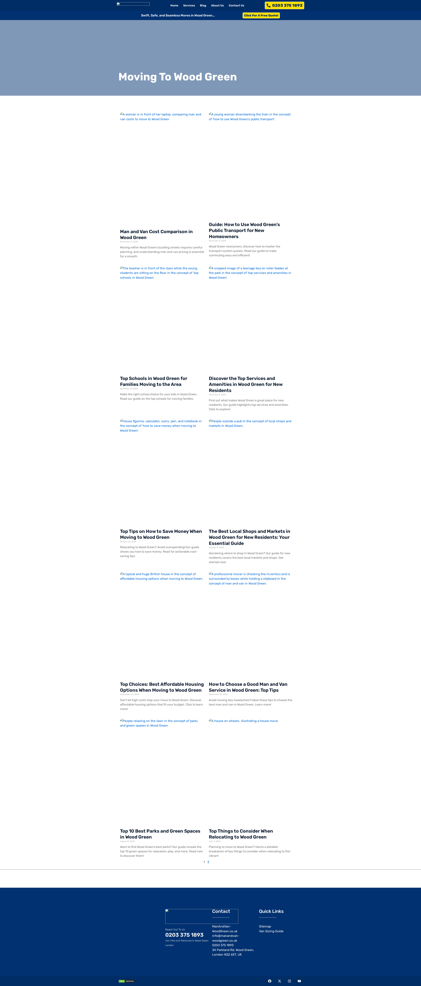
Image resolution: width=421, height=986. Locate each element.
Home (174, 5)
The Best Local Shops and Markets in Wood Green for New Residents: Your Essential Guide (249, 537)
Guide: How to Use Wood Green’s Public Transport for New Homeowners (244, 230)
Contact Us (236, 5)
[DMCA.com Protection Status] (126, 981)
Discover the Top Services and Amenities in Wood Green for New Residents (246, 384)
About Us (217, 5)
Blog (203, 5)
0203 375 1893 (184, 935)
